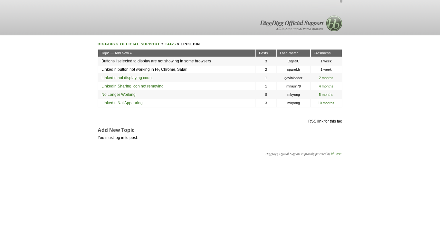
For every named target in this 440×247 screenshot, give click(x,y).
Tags (170, 44)
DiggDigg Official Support (291, 22)
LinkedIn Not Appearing (122, 103)
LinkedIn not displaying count (127, 78)
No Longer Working (118, 94)
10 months (326, 103)
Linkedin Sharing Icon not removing (132, 86)
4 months (326, 86)
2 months (326, 78)
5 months (326, 94)
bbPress (336, 153)
